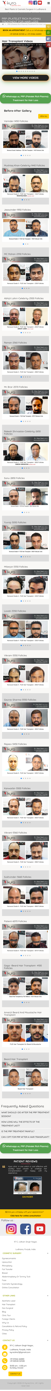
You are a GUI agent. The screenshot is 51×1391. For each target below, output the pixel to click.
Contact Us (15, 1374)
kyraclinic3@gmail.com (20, 1352)
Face (4, 1280)
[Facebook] (35, 2)
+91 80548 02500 (17, 1361)
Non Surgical (7, 1308)
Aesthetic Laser (9, 1301)
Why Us (5, 1322)
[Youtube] (40, 2)
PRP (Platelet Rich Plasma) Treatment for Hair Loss (27, 24)
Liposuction (7, 1262)
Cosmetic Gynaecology (12, 1284)
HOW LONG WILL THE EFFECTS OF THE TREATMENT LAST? (20, 1124)
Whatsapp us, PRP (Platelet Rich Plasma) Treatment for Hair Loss (26, 98)
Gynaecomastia (9, 1258)
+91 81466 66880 (17, 1359)
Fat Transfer (7, 1269)
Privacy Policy (8, 1330)
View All (43, 116)
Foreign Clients (8, 1319)
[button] (16, 71)
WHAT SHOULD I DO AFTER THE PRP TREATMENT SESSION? (25, 1114)
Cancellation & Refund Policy (14, 1326)
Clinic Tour (6, 1315)
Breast (5, 1273)
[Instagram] (31, 2)
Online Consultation (10, 1287)
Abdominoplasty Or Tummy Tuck (16, 1276)
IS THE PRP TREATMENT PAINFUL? (17, 1131)
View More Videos (25, 77)
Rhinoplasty (7, 1265)
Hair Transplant (8, 1304)
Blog (4, 1312)
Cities (4, 1333)
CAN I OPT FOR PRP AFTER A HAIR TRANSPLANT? (25, 1137)
